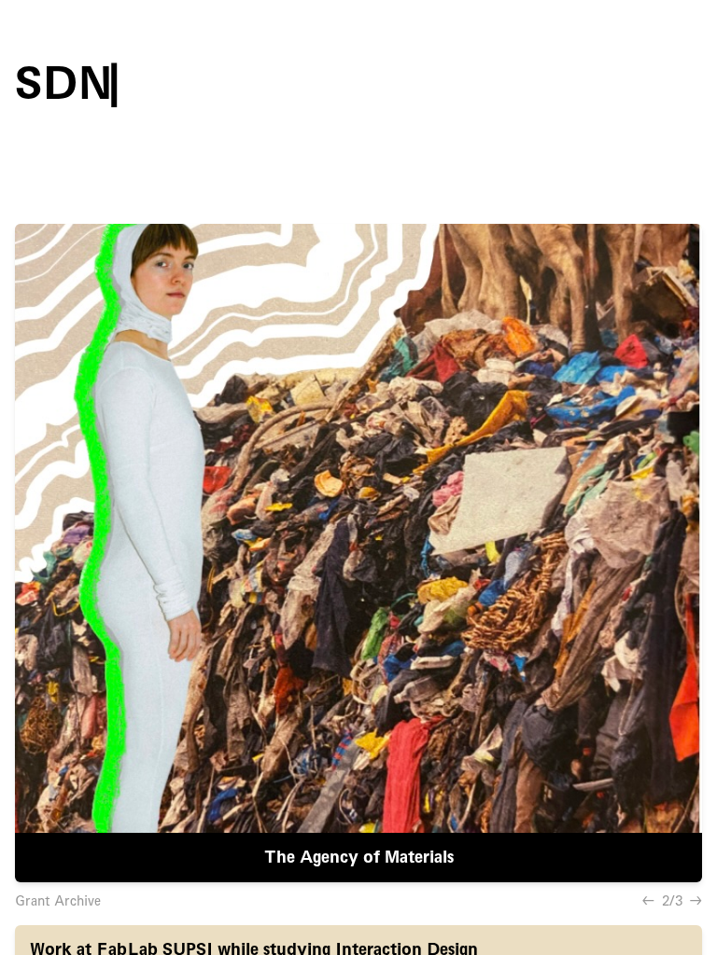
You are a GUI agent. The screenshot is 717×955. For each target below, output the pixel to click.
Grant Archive (58, 900)
